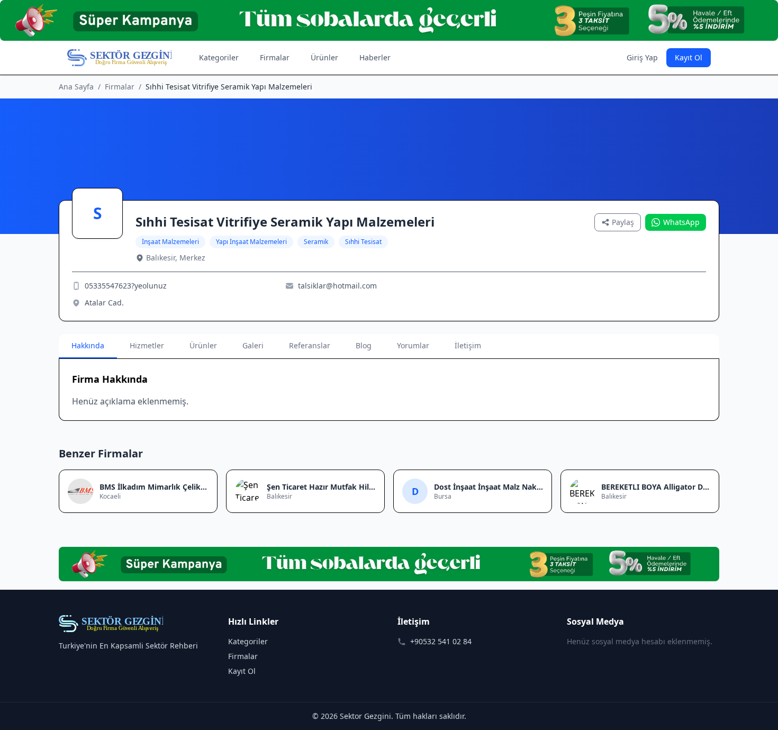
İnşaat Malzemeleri (170, 241)
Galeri (253, 345)
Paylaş (623, 222)
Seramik (316, 241)
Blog (364, 345)
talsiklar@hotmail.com (337, 286)
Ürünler (324, 57)
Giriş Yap (642, 57)
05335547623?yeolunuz (126, 286)
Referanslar (309, 345)
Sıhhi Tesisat (363, 241)
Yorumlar (413, 345)
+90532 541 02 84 (441, 641)
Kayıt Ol (688, 57)
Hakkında (87, 345)
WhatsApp (681, 222)
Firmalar (275, 57)
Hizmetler (147, 345)
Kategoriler (219, 57)
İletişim (468, 345)
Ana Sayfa (76, 87)
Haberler (375, 57)
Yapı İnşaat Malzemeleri (251, 241)
